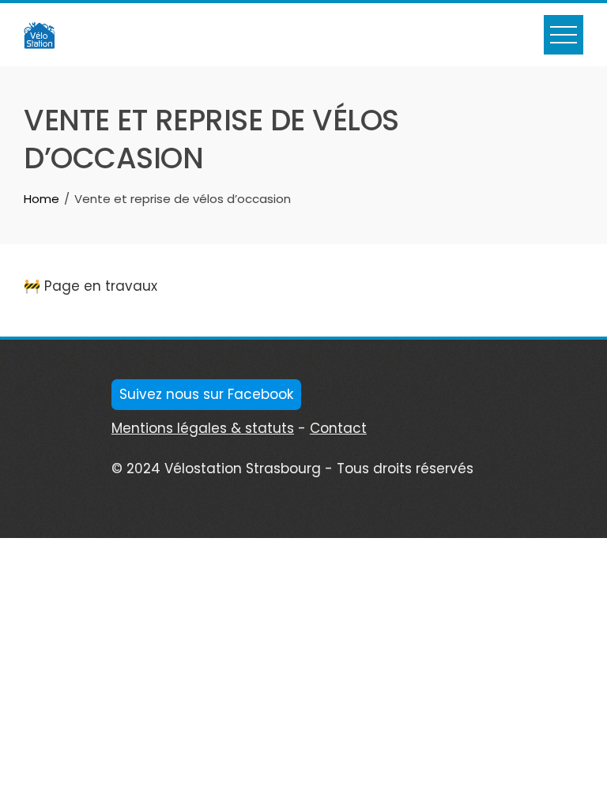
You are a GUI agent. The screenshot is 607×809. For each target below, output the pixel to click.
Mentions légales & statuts (202, 428)
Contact (338, 428)
